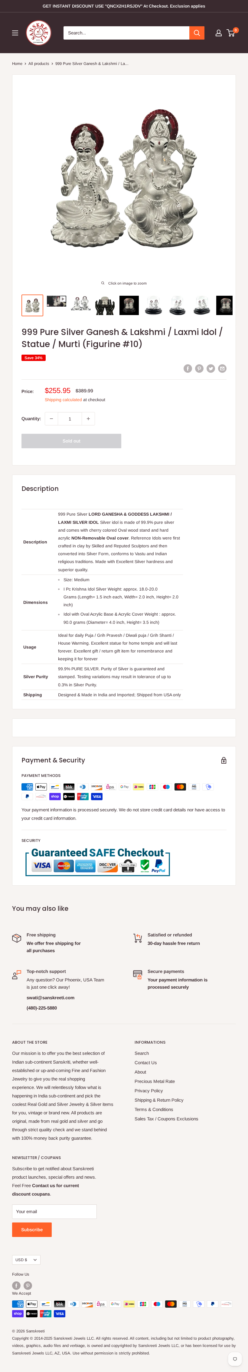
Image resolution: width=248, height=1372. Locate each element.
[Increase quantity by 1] (88, 418)
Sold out (71, 440)
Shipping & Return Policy (159, 1100)
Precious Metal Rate (155, 1081)
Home (17, 63)
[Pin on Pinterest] (199, 368)
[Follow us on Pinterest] (28, 1285)
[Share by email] (222, 368)
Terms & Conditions (154, 1109)
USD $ (21, 1260)
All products (38, 63)
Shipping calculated (63, 399)
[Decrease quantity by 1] (51, 418)
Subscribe (32, 1229)
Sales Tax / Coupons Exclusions (166, 1118)
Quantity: (31, 418)
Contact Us (146, 1062)
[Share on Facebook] (188, 368)
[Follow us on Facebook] (16, 1285)
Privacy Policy (149, 1090)
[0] (231, 33)
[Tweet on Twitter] (211, 368)
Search (142, 1053)
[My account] (219, 33)
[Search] (196, 33)
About (140, 1071)
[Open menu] (15, 33)
